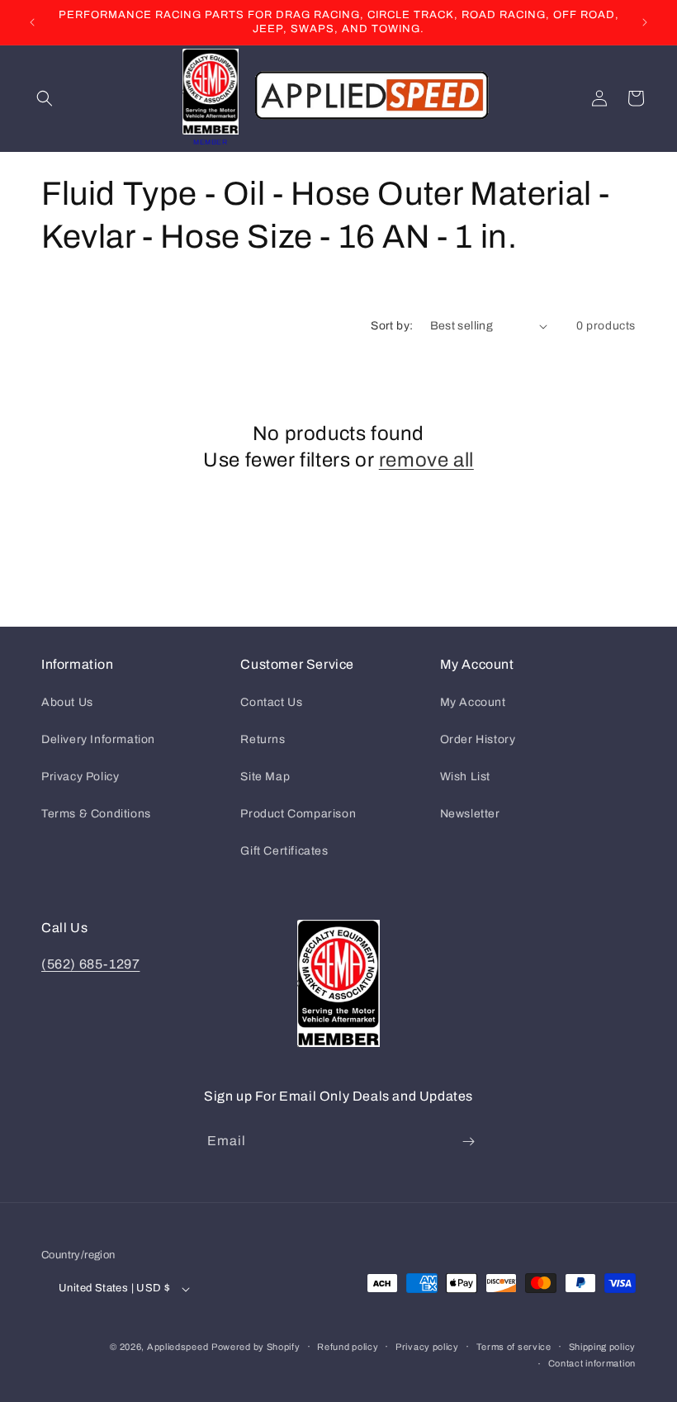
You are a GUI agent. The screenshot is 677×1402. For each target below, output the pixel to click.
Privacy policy (427, 1347)
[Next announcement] (645, 22)
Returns (262, 739)
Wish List (465, 776)
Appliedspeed (177, 1347)
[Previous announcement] (32, 22)
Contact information (592, 1363)
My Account (473, 702)
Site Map (265, 776)
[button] (44, 98)
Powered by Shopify (256, 1347)
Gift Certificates (284, 851)
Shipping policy (603, 1347)
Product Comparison (298, 814)
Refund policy (347, 1347)
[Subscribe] (468, 1141)
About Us (67, 702)
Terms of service (514, 1347)
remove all (426, 460)
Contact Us (271, 702)
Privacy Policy (80, 776)
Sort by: (392, 326)
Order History (478, 739)
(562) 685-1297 (90, 964)
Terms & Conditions (96, 814)
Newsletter (470, 814)
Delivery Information (98, 739)
